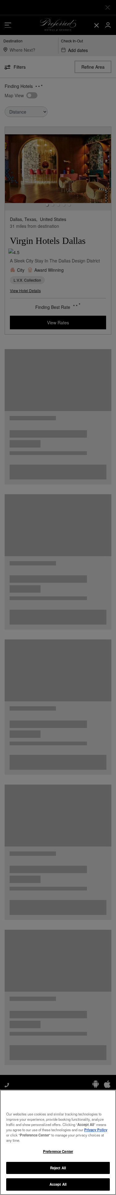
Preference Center (58, 1151)
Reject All (58, 1167)
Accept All (58, 1184)
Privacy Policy (95, 1129)
